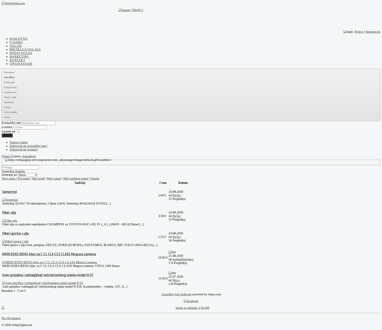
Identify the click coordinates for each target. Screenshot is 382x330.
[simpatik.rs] (191, 17)
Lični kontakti (10, 112)
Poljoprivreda (10, 87)
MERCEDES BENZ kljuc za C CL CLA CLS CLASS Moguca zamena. (49, 254)
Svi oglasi (24, 178)
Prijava (7, 135)
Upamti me (9, 131)
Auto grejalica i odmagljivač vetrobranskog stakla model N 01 (48, 275)
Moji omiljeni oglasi (75, 178)
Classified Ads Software (176, 294)
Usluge (7, 107)
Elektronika (9, 82)
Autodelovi (29, 156)
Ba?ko (176, 195)
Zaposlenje (9, 102)
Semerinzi (9, 192)
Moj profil (38, 178)
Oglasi (6, 156)
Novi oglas (8, 178)
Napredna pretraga (13, 171)
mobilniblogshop (183, 259)
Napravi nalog (18, 142)
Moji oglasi (54, 178)
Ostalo (7, 117)
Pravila (95, 178)
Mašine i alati (10, 97)
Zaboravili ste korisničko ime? (28, 146)
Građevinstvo (10, 92)
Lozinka (7, 127)
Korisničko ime (11, 123)
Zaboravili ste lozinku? (24, 149)
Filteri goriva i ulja (15, 233)
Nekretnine (9, 72)
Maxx (176, 280)
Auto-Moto (9, 77)
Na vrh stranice (11, 318)
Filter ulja (9, 212)
